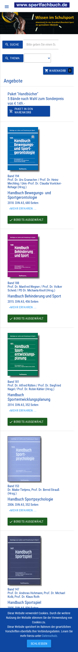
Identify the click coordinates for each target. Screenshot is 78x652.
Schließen (37, 643)
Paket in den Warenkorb (21, 110)
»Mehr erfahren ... (23, 208)
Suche (12, 44)
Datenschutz (49, 636)
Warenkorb (58, 71)
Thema (12, 58)
